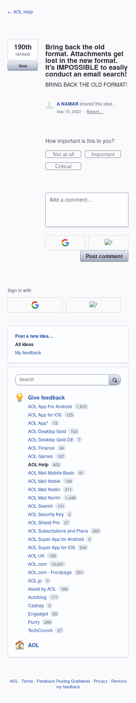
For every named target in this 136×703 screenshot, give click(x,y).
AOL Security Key (46, 514)
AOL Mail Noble (45, 481)
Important (106, 154)
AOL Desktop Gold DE (51, 439)
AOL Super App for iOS (52, 547)
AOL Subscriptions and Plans (58, 530)
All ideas (24, 344)
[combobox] (64, 380)
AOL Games (41, 456)
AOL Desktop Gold (47, 431)
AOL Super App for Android (56, 539)
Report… (95, 111)
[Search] (115, 379)
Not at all (67, 154)
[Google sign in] (65, 242)
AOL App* (38, 423)
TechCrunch (41, 630)
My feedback (28, 352)
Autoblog (38, 597)
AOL (33, 645)
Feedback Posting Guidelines (63, 681)
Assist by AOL (42, 588)
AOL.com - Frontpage (50, 572)
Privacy (101, 681)
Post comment (104, 256)
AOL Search (41, 505)
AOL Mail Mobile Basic (52, 472)
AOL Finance (42, 447)
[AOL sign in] (108, 242)
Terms (27, 681)
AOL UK (37, 555)
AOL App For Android (50, 406)
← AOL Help (20, 11)
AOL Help (38, 464)
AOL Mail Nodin (45, 489)
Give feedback (46, 397)
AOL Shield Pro (44, 522)
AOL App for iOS (45, 414)
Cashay (36, 605)
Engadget (38, 613)
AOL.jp (35, 580)
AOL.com (38, 564)
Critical (68, 166)
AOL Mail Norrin (45, 497)
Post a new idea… (34, 335)
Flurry (34, 622)
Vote (23, 66)
